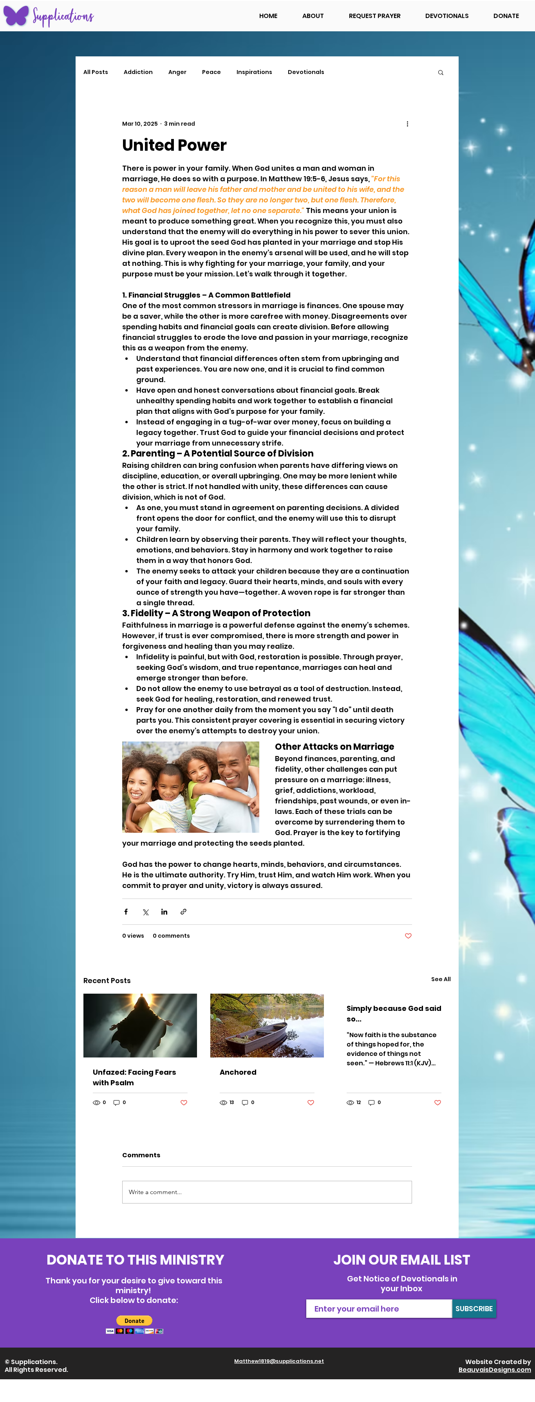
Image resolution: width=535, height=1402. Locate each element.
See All (441, 979)
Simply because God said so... (394, 1013)
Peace (211, 72)
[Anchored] (267, 1025)
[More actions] (407, 123)
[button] (441, 72)
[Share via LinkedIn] (164, 911)
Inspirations (254, 72)
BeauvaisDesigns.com (495, 1369)
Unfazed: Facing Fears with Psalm (134, 1077)
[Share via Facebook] (126, 911)
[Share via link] (183, 911)
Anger (177, 72)
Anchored (238, 1072)
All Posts (95, 72)
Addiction (138, 72)
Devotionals (306, 72)
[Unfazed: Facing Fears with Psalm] (140, 1025)
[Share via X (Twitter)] (145, 911)
